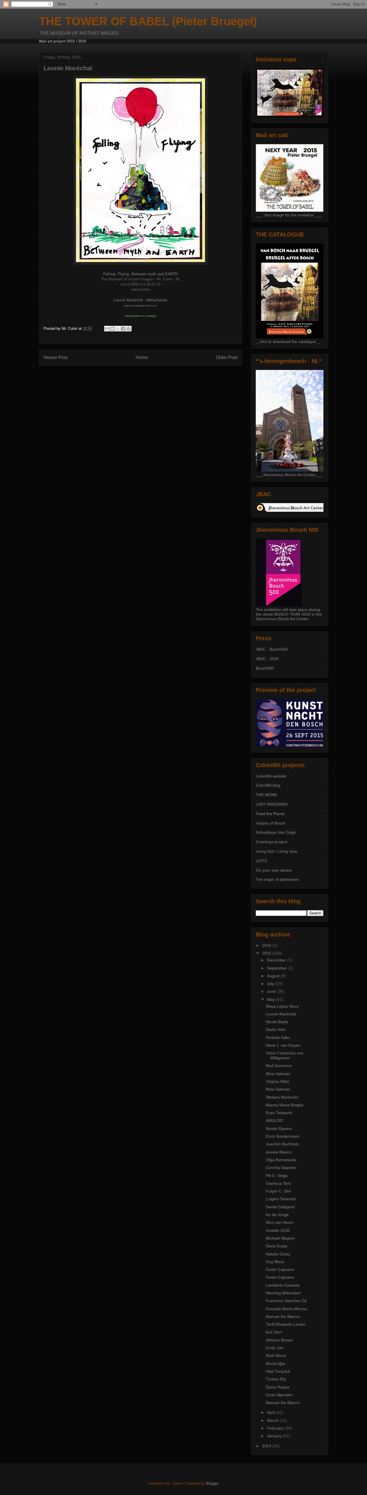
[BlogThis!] (112, 328)
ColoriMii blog (268, 785)
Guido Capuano (280, 1269)
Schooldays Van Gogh (276, 832)
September (277, 968)
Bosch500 (265, 668)
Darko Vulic (276, 1029)
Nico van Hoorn (280, 1222)
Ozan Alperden (279, 1395)
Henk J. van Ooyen (283, 1045)
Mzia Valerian (278, 1073)
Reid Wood (276, 1355)
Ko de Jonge (277, 1214)
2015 (267, 953)
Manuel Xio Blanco (283, 1316)
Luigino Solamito (281, 1199)
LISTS (261, 860)
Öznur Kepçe (278, 1387)
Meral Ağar (276, 1363)
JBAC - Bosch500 (272, 649)
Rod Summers (279, 1065)
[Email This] (107, 328)
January (275, 1436)
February (276, 1428)
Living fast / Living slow (276, 851)
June (272, 991)
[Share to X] (118, 328)
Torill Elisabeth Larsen (286, 1324)
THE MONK (266, 794)
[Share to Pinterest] (129, 328)
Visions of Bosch (271, 823)
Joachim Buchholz (282, 1144)
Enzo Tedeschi (279, 1112)
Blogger (212, 1483)
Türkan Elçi (276, 1379)
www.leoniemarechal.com (140, 305)
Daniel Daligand (280, 1207)
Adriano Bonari (279, 1340)
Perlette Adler (278, 1037)
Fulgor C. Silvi (278, 1191)
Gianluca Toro (278, 1183)
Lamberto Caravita (283, 1285)
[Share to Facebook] (123, 328)
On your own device (274, 870)
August (274, 976)
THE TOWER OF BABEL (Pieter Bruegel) (148, 21)
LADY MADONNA (272, 804)
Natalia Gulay (278, 1254)
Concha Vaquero (281, 1167)
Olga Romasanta (281, 1159)
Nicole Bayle (277, 1021)
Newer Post (55, 357)
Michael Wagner (280, 1238)
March (273, 1420)
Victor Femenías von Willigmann (284, 1055)
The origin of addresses (277, 879)
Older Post (226, 357)
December (277, 960)
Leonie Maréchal (281, 1014)
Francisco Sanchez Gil (286, 1300)
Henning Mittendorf (283, 1293)
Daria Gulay (276, 1246)
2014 (267, 1446)
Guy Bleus (275, 1261)
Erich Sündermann (283, 1136)
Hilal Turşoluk (278, 1371)
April (271, 1412)
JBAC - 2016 (267, 658)
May (271, 999)
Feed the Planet (270, 813)
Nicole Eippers (279, 1128)
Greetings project (271, 841)
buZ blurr (274, 1332)
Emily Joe (274, 1347)
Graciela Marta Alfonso (286, 1308)
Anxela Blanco (279, 1152)
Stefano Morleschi (282, 1097)
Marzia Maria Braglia (284, 1105)
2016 (267, 945)
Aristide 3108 (278, 1230)
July (271, 983)
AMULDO (274, 1120)
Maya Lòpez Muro (282, 1006)
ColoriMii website (271, 776)
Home (142, 357)
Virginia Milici (277, 1081)
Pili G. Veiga (277, 1175)
